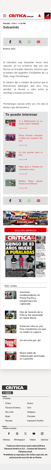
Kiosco (30, 403)
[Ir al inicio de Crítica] (21, 16)
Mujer (7, 416)
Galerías (44, 439)
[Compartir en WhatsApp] (30, 41)
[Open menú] (4, 16)
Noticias (6, 439)
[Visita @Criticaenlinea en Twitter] (17, 433)
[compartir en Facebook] (10, 42)
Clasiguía (31, 411)
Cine (29, 407)
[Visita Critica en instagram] (42, 433)
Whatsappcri (19, 439)
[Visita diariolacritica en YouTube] (34, 433)
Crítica (8, 403)
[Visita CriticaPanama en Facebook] (9, 433)
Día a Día (9, 411)
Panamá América (12, 407)
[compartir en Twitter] (20, 42)
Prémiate (31, 416)
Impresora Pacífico (35, 420)
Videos (33, 439)
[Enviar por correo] (38, 42)
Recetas (8, 420)
